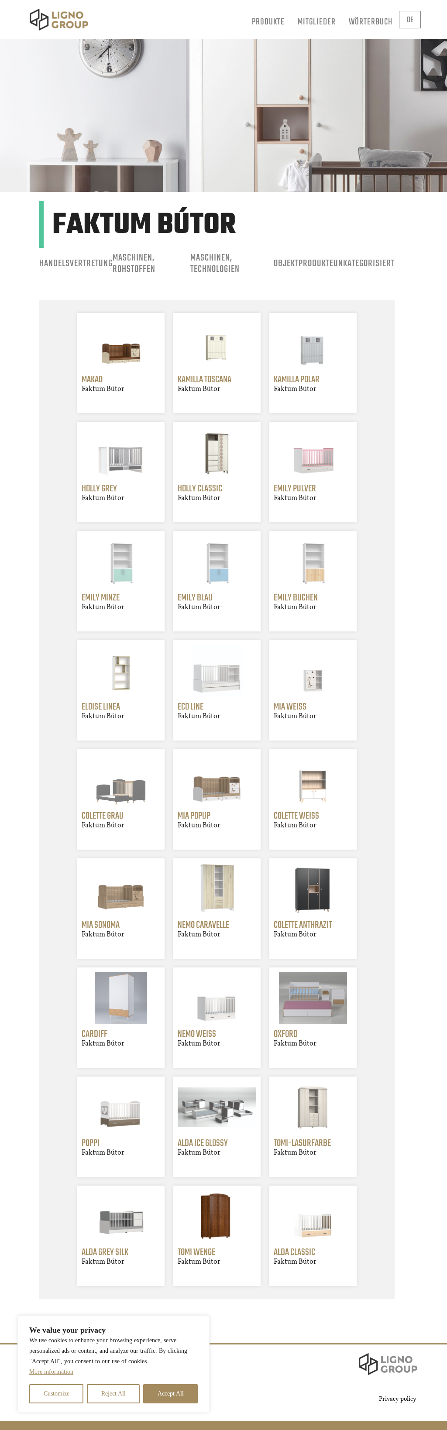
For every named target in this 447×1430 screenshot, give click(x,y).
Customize (56, 1393)
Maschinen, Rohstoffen (134, 264)
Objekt (286, 263)
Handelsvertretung (76, 263)
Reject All (113, 1393)
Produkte (268, 22)
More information (51, 1371)
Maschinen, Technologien (215, 264)
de (410, 20)
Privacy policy (397, 1399)
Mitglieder (317, 22)
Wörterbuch (370, 22)
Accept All (171, 1393)
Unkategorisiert (364, 263)
